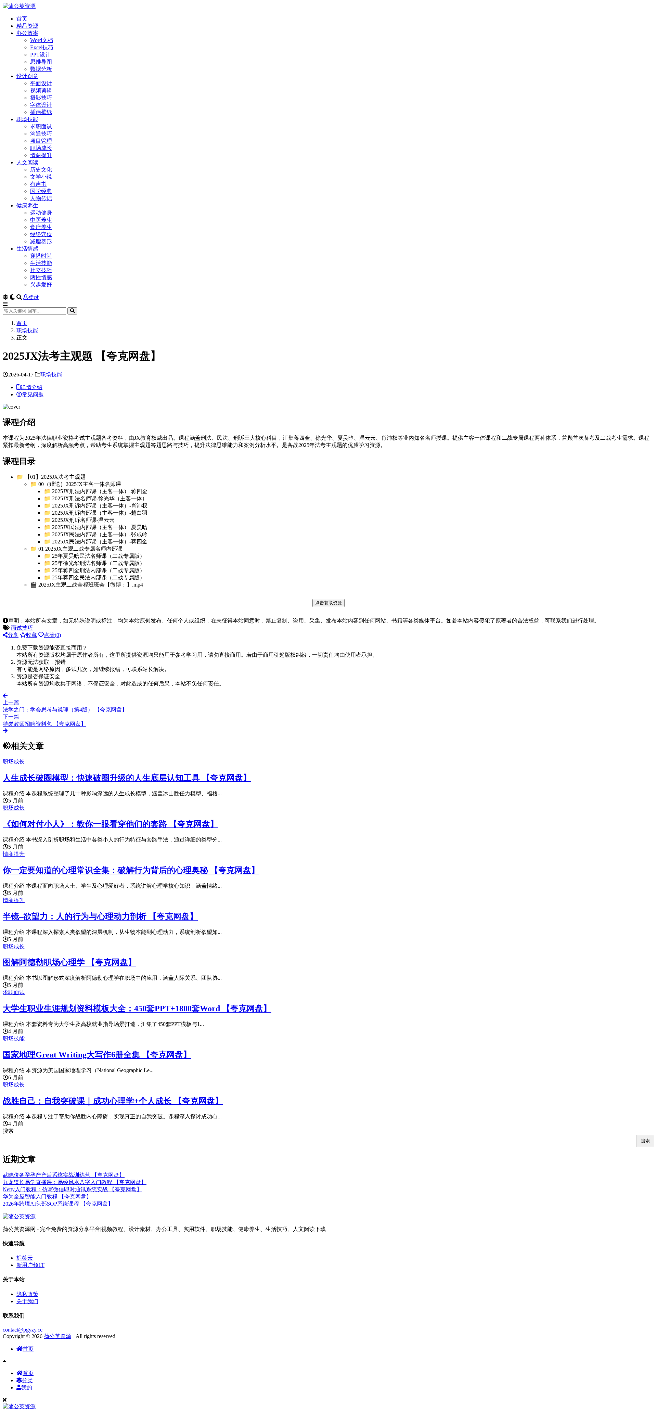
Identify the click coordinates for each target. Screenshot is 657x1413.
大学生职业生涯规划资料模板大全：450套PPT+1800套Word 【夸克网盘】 (137, 1008)
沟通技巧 (41, 134)
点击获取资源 (328, 602)
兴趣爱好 (41, 284)
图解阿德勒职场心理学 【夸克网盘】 (69, 962)
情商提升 (41, 155)
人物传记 (41, 198)
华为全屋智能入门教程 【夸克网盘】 (47, 1196)
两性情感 (41, 277)
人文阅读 (27, 162)
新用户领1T (30, 1265)
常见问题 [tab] (33, 394)
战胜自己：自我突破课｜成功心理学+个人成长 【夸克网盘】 (113, 1100)
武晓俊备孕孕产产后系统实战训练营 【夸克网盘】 (64, 1175)
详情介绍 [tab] (31, 387)
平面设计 (41, 83)
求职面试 (41, 126)
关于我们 (27, 1301)
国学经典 (41, 191)
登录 (33, 297)
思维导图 (41, 62)
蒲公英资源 (57, 1336)
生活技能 (41, 263)
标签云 (24, 1258)
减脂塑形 (41, 241)
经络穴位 (41, 234)
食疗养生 (41, 227)
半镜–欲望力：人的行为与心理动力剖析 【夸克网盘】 (100, 916)
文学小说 (41, 177)
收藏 (31, 635)
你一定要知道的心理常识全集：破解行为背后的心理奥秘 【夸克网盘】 (131, 870)
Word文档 (41, 40)
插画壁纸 (41, 112)
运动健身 (41, 213)
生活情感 (27, 249)
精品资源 (27, 26)
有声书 (38, 184)
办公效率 (27, 33)
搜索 (8, 1131)
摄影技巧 (41, 98)
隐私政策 (27, 1294)
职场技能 (27, 119)
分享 (13, 635)
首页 (21, 19)
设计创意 (27, 76)
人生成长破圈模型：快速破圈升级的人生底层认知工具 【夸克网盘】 (127, 777)
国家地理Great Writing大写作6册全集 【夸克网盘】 (97, 1054)
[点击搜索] (72, 310)
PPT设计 (40, 54)
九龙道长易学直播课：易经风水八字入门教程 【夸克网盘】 (74, 1182)
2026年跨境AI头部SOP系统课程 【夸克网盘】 (58, 1204)
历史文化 (41, 169)
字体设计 (41, 105)
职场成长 (41, 148)
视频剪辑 (41, 90)
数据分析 (41, 69)
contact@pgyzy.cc (22, 1330)
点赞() (52, 635)
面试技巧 (22, 628)
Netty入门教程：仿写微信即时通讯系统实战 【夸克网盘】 (72, 1189)
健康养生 (27, 205)
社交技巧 (41, 270)
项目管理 (41, 141)
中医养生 (41, 220)
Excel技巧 (41, 47)
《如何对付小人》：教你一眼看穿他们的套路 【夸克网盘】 (110, 824)
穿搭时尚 (41, 256)
